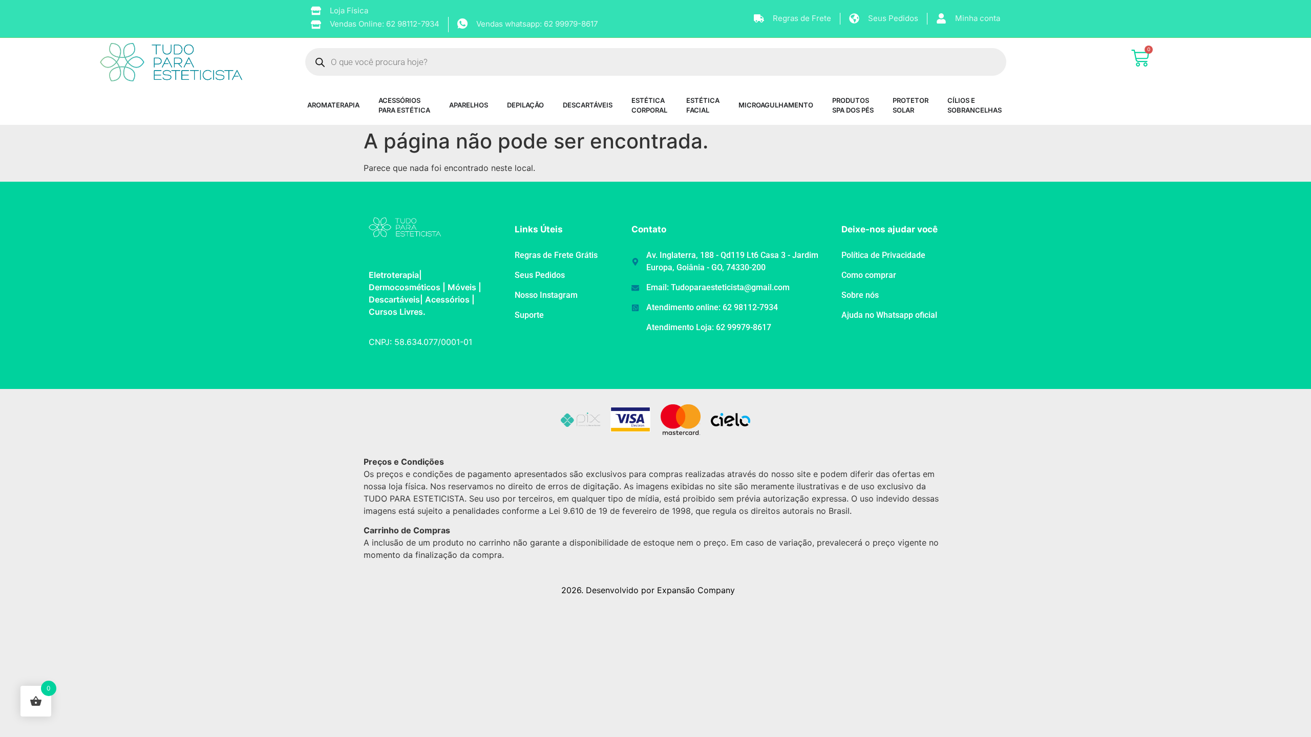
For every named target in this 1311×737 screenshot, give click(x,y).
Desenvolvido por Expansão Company (660, 590)
